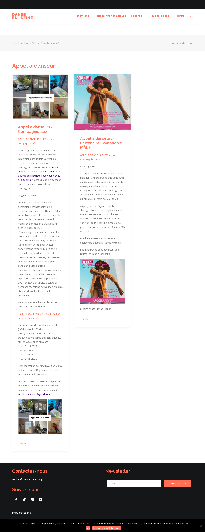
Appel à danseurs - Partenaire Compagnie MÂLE (101, 143)
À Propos (136, 16)
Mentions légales (21, 512)
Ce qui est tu (33, 171)
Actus (180, 16)
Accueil (15, 43)
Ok (88, 528)
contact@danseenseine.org (27, 479)
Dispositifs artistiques (111, 16)
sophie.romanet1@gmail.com (34, 394)
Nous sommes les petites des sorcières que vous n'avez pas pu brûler (39, 176)
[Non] (201, 525)
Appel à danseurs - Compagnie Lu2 (35, 129)
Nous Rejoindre (159, 16)
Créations (82, 16)
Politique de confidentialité (106, 528)
